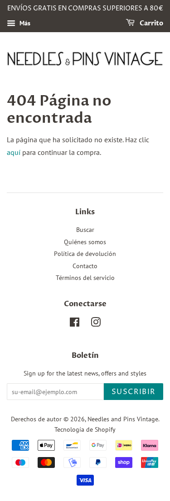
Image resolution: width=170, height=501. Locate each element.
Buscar (85, 230)
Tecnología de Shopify (85, 429)
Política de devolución (85, 254)
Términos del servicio (85, 278)
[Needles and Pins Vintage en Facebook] (74, 324)
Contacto (85, 266)
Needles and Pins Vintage (122, 419)
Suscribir (133, 392)
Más (24, 23)
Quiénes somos (85, 242)
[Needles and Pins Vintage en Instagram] (96, 324)
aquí (13, 152)
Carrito (150, 23)
